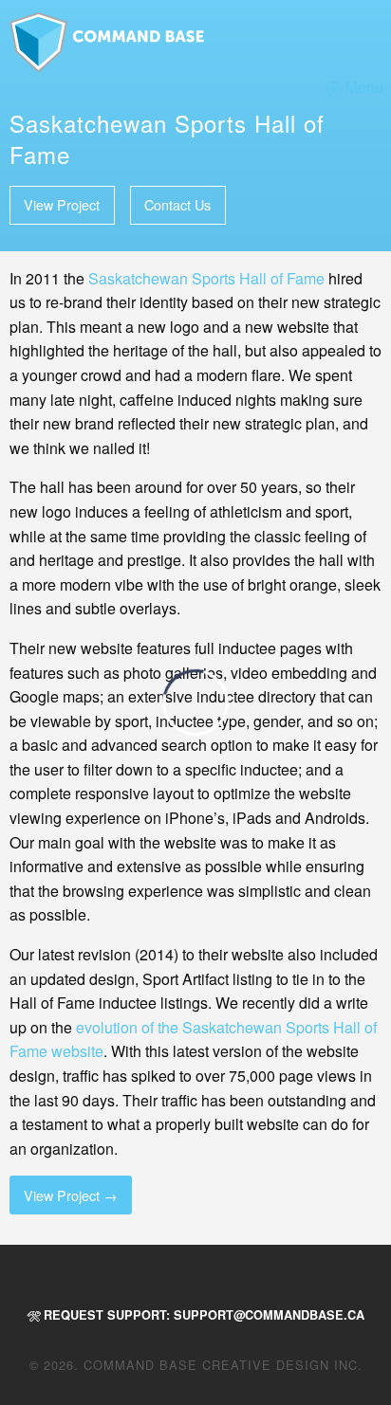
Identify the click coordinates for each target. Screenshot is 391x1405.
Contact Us (177, 204)
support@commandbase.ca (269, 1314)
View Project (62, 204)
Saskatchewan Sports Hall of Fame (206, 278)
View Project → (70, 1195)
